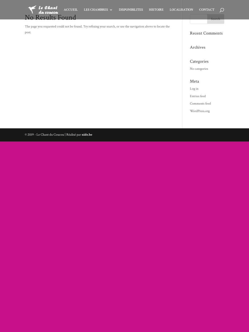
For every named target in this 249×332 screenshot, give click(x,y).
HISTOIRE (156, 10)
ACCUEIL (71, 10)
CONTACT (206, 10)
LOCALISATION (181, 10)
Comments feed (200, 103)
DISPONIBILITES (131, 10)
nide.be (87, 134)
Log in (194, 89)
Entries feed (198, 96)
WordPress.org (200, 111)
